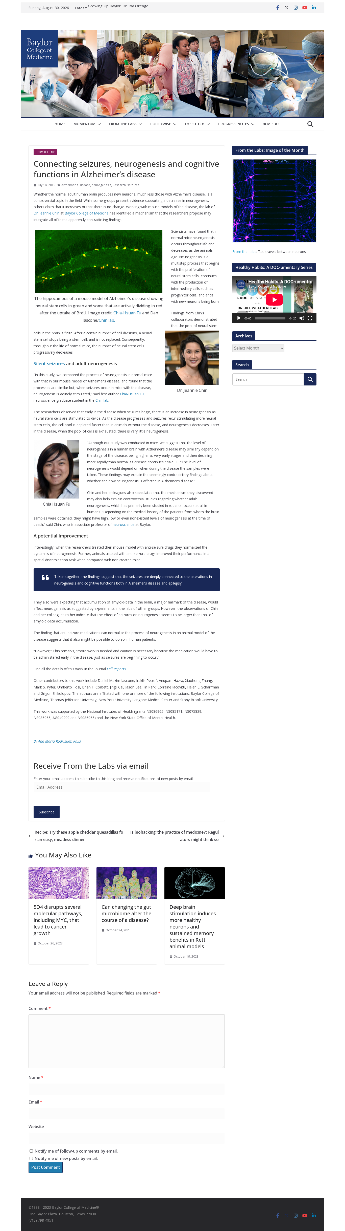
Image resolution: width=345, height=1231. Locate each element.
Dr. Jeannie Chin (46, 213)
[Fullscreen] (309, 318)
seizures (133, 185)
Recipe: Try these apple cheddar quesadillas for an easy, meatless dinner (79, 835)
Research (119, 185)
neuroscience (123, 524)
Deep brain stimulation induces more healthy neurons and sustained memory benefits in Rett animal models (192, 926)
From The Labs (123, 123)
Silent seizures (49, 363)
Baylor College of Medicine (87, 213)
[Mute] (301, 318)
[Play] (238, 318)
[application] (274, 299)
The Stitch (195, 123)
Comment (40, 1008)
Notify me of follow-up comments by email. (76, 1151)
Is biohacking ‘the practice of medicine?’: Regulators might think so (174, 835)
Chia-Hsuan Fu (127, 313)
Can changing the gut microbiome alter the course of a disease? (126, 913)
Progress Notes (233, 123)
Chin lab (101, 400)
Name (36, 1077)
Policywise (160, 123)
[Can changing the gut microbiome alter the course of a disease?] (126, 870)
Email (35, 1102)
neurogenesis (101, 185)
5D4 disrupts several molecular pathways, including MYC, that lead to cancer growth (58, 920)
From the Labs (244, 251)
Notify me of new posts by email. (66, 1158)
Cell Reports (116, 668)
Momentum (84, 123)
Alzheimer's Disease (75, 185)
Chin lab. (107, 320)
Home (60, 123)
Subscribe (47, 812)
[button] (98, 124)
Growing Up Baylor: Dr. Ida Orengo (118, 7)
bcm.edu (271, 123)
